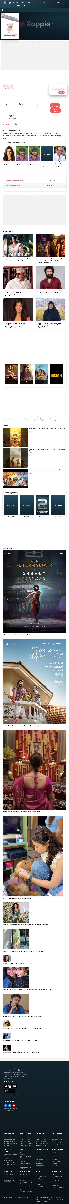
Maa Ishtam (58, 516)
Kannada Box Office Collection (25, 1164)
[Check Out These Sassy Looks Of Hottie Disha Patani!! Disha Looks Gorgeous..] (16, 912)
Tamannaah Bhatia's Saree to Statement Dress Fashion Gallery (21, 811)
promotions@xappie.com (10, 1108)
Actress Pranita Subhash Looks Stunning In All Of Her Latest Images (22, 1016)
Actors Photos (25, 1134)
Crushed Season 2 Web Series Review (10, 1180)
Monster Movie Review (25, 1186)
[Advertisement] (35, 57)
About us (52, 1197)
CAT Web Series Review (10, 1178)
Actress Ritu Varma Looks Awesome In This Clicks (17, 963)
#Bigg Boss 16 (55, 1181)
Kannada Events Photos (58, 1142)
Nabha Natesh (9, 162)
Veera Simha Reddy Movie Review (25, 1175)
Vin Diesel (38, 1161)
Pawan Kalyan (39, 1157)
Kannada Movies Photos (42, 1143)
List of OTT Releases (41, 1176)
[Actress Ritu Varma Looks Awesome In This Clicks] (7, 958)
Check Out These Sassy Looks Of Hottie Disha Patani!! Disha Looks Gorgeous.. (25, 924)
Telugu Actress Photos (9, 1139)
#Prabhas (54, 1174)
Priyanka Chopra (56, 1161)
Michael (56, 382)
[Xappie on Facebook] (5, 1105)
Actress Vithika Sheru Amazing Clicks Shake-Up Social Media (20, 1040)
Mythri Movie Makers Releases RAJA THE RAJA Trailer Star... (47, 470)
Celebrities (38, 1174)
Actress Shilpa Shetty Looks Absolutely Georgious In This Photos (21, 1053)
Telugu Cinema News (9, 1158)
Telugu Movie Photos (41, 1139)
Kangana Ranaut (56, 1157)
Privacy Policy (47, 1199)
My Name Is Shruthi (10, 516)
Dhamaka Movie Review (26, 1180)
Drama (7, 95)
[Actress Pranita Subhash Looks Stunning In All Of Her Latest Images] (16, 1004)
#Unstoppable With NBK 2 (58, 1187)
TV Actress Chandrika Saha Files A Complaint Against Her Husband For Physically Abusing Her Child (16, 325)
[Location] (25, 5)
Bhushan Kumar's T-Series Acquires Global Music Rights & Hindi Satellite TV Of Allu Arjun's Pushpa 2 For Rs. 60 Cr (50, 261)
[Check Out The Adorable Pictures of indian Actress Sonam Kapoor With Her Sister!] (16, 977)
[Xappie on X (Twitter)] (9, 1105)
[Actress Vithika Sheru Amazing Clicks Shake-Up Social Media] (7, 1035)
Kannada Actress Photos (10, 1143)
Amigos (26, 382)
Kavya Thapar (55, 1165)
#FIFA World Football (57, 1176)
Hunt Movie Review (24, 1178)
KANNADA (18, 5)
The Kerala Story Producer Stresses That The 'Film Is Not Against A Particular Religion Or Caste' (49, 325)
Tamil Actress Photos (9, 1141)
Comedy (14, 95)
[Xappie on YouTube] (13, 1105)
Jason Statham (40, 1165)
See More (64, 425)
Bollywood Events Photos (58, 1137)
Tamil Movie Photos (41, 1141)
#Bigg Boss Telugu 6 (57, 1178)
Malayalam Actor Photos (26, 1145)
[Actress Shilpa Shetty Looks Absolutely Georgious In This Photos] (7, 1048)
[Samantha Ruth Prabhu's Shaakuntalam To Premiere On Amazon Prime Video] (18, 245)
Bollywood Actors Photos (26, 1137)
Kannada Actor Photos (26, 1143)
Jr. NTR (37, 1155)
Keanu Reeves (39, 1163)
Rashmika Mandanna (57, 1153)
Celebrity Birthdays (40, 1186)
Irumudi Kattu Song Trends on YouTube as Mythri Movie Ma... (47, 428)
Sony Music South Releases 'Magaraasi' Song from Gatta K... (47, 449)
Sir (11, 382)
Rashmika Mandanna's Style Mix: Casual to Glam (17, 898)
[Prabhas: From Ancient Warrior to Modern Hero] (34, 591)
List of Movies (39, 1178)
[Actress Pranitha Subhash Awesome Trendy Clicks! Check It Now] (7, 1023)
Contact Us (45, 1201)
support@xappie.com (9, 1110)
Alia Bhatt (54, 1159)
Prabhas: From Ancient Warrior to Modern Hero (16, 635)
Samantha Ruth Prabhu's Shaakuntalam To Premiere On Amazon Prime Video (18, 260)
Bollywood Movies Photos (42, 1137)
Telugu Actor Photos (25, 1139)
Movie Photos (41, 1134)
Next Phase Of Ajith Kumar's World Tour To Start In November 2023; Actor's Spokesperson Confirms (18, 293)
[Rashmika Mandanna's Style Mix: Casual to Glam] (33, 856)
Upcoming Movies (11, 493)
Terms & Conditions (57, 1199)
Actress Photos (10, 1134)
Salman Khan (39, 1153)
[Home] (9, 2)
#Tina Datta (55, 1185)
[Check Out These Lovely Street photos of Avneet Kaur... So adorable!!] (16, 939)
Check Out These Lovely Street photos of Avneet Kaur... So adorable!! (23, 951)
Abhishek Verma (45, 163)
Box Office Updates (40, 1181)
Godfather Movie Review (26, 1191)
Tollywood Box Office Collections (41, 1183)
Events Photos (57, 1134)
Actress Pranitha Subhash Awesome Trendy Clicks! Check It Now (22, 1028)
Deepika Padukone (56, 1163)
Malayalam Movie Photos (42, 1145)
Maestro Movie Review (9, 1184)
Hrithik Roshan (39, 1159)
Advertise (38, 1201)
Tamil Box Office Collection (24, 1160)
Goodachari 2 (42, 516)
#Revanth (54, 1183)
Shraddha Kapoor (56, 1155)
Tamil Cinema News (9, 1160)
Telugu (12, 91)
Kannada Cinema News (10, 1162)
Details (6, 124)
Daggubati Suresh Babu (59, 163)
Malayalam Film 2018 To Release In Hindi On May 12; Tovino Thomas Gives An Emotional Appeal (50, 293)
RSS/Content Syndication (42, 1197)
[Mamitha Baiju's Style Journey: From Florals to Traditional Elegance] (34, 681)
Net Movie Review (8, 1186)
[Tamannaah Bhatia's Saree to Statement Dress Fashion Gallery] (34, 770)
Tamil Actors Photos (25, 1141)
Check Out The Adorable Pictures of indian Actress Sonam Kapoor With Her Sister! (27, 990)
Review (15, 124)
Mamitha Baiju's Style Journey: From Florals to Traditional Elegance (22, 726)
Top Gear (26, 516)
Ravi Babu (20, 162)
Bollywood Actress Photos (10, 1137)
